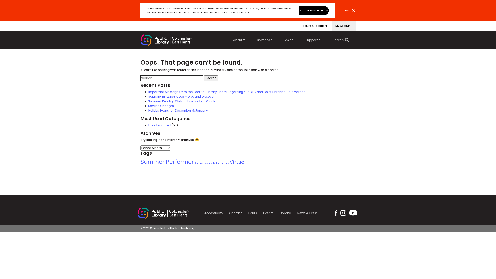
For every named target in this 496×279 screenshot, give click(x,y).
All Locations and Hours (313, 10)
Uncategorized (159, 125)
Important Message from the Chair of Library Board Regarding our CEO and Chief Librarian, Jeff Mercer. (226, 92)
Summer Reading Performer (209, 163)
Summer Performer (167, 162)
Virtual (238, 161)
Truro (226, 163)
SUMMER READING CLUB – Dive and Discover (181, 96)
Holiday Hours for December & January (178, 110)
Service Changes (161, 106)
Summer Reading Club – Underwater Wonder (182, 101)
